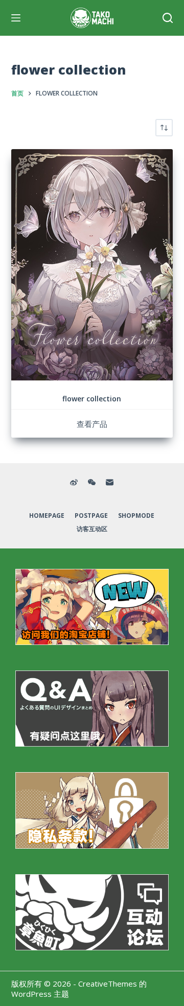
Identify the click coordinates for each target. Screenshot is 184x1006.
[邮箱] (109, 482)
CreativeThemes (107, 983)
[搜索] (168, 18)
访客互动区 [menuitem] (92, 529)
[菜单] (15, 17)
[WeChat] (92, 482)
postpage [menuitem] (91, 516)
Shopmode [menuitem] (136, 516)
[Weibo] (74, 482)
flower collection (91, 398)
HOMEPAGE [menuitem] (46, 516)
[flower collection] (92, 264)
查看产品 (92, 424)
